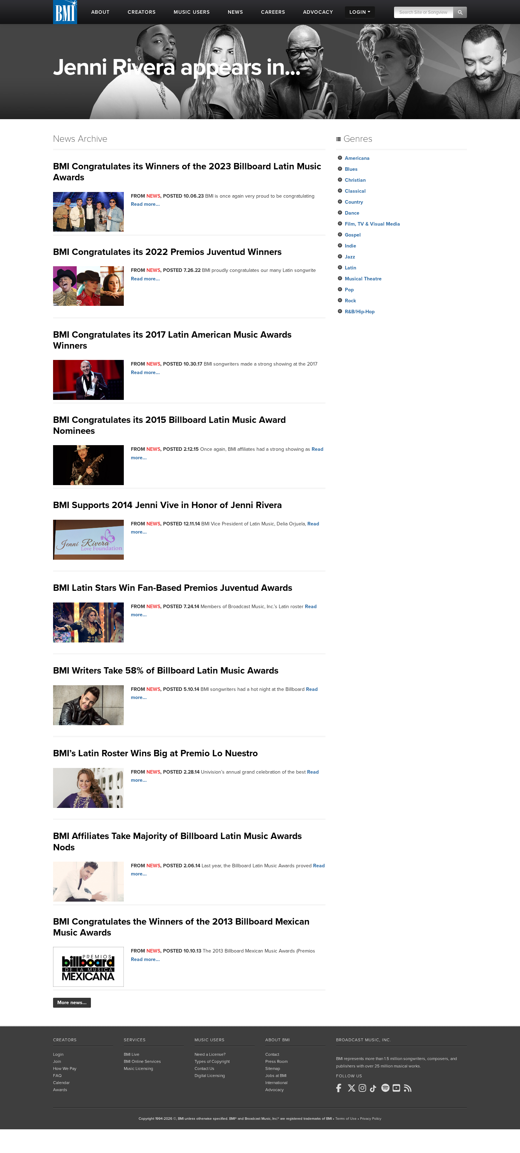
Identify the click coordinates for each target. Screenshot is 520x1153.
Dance (352, 213)
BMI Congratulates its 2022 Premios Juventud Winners (167, 251)
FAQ (57, 1075)
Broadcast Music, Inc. (363, 1039)
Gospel (353, 235)
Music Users (210, 1039)
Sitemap (272, 1068)
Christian (355, 180)
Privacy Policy (370, 1119)
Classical (355, 191)
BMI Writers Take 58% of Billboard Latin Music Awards (165, 670)
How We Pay (64, 1068)
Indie (350, 246)
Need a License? (210, 1054)
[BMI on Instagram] (364, 1088)
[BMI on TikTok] (375, 1089)
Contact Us (204, 1068)
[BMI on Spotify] (386, 1088)
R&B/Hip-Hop (360, 312)
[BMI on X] (352, 1088)
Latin (350, 268)
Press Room (276, 1061)
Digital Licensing (210, 1075)
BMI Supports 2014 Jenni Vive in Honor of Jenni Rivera (167, 505)
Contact (272, 1054)
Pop (349, 290)
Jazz (350, 257)
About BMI (277, 1039)
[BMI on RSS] (409, 1088)
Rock (350, 301)
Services (135, 1039)
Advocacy (274, 1089)
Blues (351, 169)
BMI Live (131, 1054)
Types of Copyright (212, 1061)
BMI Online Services (142, 1061)
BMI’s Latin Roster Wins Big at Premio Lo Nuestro (155, 753)
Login (58, 1054)
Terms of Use (346, 1119)
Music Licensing (138, 1068)
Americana (357, 158)
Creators (65, 1039)
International (276, 1082)
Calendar (61, 1082)
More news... (72, 1003)
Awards (60, 1089)
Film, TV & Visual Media (372, 224)
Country (354, 202)
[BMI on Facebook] (341, 1088)
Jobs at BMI (276, 1075)
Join (57, 1061)
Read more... (145, 204)
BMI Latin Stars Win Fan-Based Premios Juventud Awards (172, 587)
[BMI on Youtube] (398, 1088)
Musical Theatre (363, 279)
